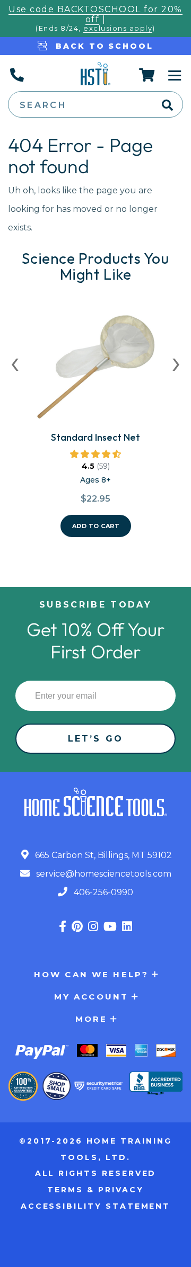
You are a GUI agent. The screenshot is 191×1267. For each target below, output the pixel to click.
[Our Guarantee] (23, 1086)
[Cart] (147, 75)
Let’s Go (95, 739)
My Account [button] (91, 997)
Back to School (102, 46)
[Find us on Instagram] (93, 927)
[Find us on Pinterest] (77, 927)
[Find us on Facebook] (62, 927)
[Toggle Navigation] (175, 75)
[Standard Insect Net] (95, 370)
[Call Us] (16, 75)
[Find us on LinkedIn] (127, 927)
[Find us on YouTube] (110, 927)
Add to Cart (96, 526)
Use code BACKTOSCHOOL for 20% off (95, 14)
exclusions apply (117, 28)
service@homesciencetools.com (102, 874)
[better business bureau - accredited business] (156, 1084)
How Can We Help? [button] (91, 974)
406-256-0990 (102, 892)
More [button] (91, 1019)
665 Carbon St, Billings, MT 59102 (102, 855)
